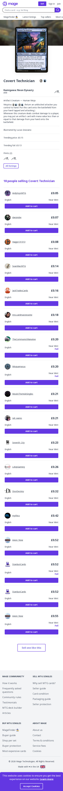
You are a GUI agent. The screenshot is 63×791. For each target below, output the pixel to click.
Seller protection (42, 704)
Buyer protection (11, 745)
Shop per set (9, 740)
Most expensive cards (14, 751)
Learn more (46, 779)
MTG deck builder (12, 707)
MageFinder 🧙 (10, 730)
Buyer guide (9, 735)
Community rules (11, 697)
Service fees (39, 745)
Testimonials (9, 702)
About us (37, 730)
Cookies (37, 751)
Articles (6, 713)
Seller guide (39, 688)
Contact (37, 735)
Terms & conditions (43, 740)
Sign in (52, 3)
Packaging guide (42, 699)
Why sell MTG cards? (44, 683)
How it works (9, 683)
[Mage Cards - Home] (10, 3)
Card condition (41, 693)
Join (59, 3)
